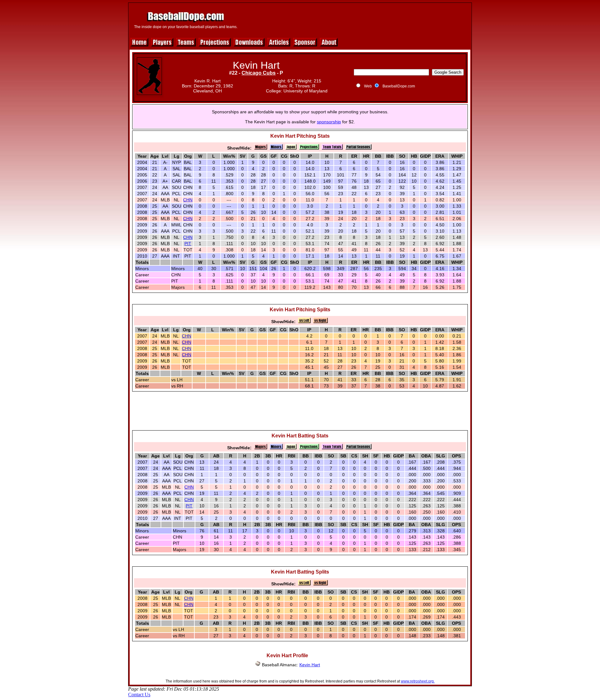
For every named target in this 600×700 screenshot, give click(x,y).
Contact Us (139, 694)
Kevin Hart (309, 664)
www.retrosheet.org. (418, 681)
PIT (187, 243)
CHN (187, 199)
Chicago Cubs (259, 73)
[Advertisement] (355, 19)
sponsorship (329, 121)
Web (368, 86)
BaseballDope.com (398, 86)
